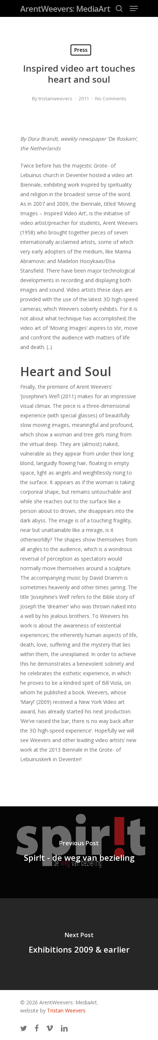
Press (80, 49)
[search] (119, 8)
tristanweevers (55, 98)
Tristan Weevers (66, 1010)
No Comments (110, 98)
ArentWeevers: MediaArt (65, 8)
